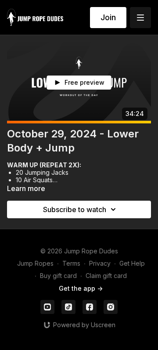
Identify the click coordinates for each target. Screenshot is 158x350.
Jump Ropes (35, 263)
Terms (71, 263)
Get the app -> (81, 288)
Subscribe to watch (74, 209)
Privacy (100, 263)
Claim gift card (106, 275)
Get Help (132, 263)
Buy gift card (58, 275)
